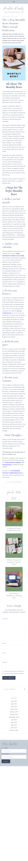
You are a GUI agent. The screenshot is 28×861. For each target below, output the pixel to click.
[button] (14, 2)
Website (5, 662)
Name (4, 643)
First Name (5, 748)
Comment (5, 618)
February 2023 (14, 730)
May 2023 (14, 725)
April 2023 (14, 727)
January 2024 (14, 714)
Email (4, 652)
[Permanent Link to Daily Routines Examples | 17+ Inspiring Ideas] (14, 591)
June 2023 (14, 722)
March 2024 (14, 709)
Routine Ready (14, 9)
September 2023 (14, 717)
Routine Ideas (6, 16)
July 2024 (14, 701)
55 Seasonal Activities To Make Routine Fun (14, 529)
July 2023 (14, 719)
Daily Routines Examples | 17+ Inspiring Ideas (14, 595)
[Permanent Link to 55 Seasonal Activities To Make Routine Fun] (14, 526)
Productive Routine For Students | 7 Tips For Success (14, 562)
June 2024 (14, 704)
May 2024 (14, 706)
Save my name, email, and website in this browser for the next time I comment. (13, 672)
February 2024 (14, 712)
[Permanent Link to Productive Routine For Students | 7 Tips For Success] (14, 557)
